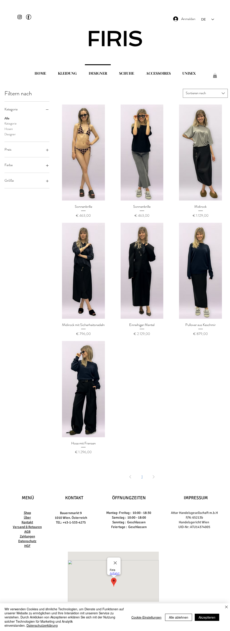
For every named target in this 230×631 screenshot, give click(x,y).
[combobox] (205, 93)
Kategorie (10, 123)
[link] (215, 75)
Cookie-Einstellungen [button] (146, 617)
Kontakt (27, 522)
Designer (10, 134)
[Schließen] (226, 607)
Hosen (8, 129)
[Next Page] (153, 476)
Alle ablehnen (178, 617)
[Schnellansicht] (83, 153)
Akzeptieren (207, 617)
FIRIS (115, 38)
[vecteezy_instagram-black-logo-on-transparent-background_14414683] (19, 17)
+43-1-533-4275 (74, 522)
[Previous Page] (130, 476)
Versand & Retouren (27, 527)
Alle (6, 118)
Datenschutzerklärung (42, 625)
